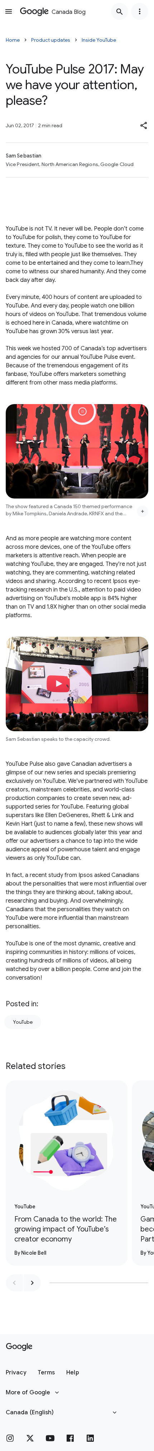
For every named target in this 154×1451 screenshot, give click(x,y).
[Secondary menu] (139, 11)
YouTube (23, 1022)
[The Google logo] (19, 1347)
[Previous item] (14, 1282)
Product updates (50, 40)
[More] (142, 511)
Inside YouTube (99, 40)
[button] (144, 125)
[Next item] (32, 1282)
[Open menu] (8, 11)
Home (13, 40)
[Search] (119, 11)
